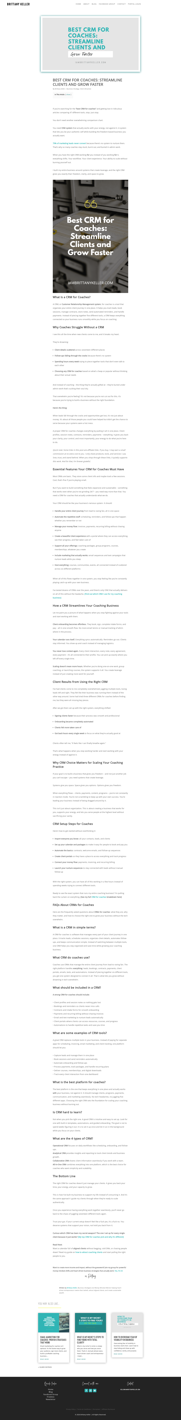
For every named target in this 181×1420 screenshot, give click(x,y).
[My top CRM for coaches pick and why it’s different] (101, 1237)
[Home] (18, 4)
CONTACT (121, 4)
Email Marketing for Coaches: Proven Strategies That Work (53, 1339)
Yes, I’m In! (119, 1271)
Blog (51, 1392)
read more (44, 1359)
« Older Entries (45, 1367)
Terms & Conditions (84, 1409)
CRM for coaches (98, 897)
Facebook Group (50, 1394)
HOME (78, 4)
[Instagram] (90, 1390)
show (68, 94)
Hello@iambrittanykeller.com (130, 1389)
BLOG (94, 4)
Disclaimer (96, 1409)
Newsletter (51, 1399)
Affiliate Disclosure (108, 1409)
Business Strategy (73, 89)
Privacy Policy (71, 1409)
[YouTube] (94, 1390)
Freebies (50, 1397)
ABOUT (86, 4)
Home (50, 1389)
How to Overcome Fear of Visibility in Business (125, 1338)
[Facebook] (86, 1390)
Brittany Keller (60, 89)
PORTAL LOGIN (134, 4)
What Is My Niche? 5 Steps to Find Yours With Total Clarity (90, 1339)
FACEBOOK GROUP (107, 4)
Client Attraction (85, 89)
